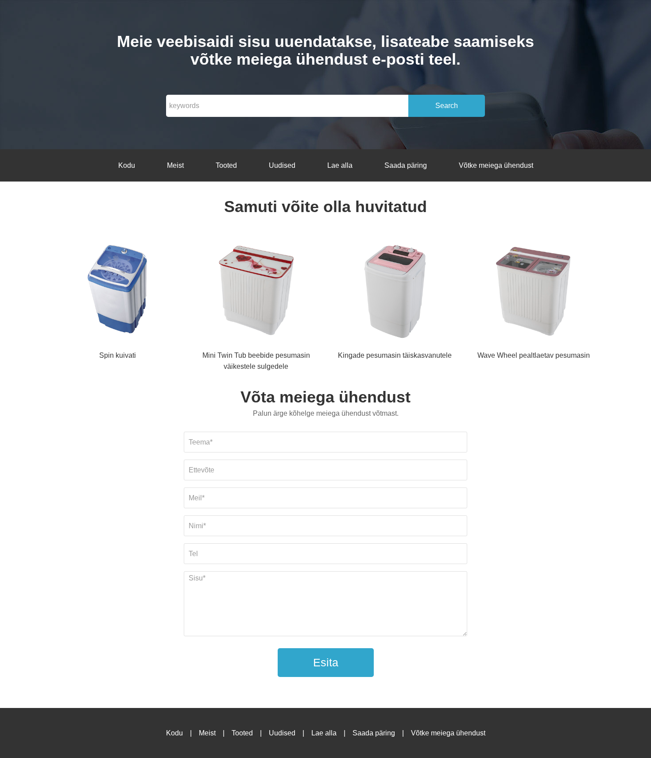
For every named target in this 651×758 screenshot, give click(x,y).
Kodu (126, 165)
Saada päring (405, 165)
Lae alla (340, 165)
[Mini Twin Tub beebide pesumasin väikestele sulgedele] (256, 291)
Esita (325, 662)
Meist (175, 165)
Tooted (226, 165)
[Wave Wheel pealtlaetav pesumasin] (533, 291)
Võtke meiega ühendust (496, 165)
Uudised (282, 165)
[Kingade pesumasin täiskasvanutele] (395, 291)
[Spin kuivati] (117, 291)
